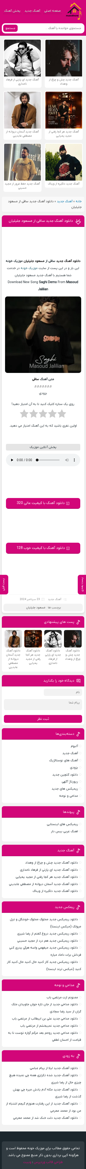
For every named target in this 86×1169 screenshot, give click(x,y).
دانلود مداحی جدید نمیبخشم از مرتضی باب (49, 1026)
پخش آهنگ (12, 11)
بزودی (74, 767)
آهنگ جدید (32, 11)
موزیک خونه (29, 268)
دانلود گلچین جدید (65, 775)
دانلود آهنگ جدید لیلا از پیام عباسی (54, 1068)
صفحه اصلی (52, 11)
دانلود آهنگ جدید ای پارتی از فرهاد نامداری (49, 870)
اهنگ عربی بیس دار (64, 831)
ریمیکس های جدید (65, 789)
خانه (79, 201)
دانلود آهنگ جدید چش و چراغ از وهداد (51, 863)
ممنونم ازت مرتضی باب (62, 997)
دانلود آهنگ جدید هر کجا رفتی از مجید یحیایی (47, 877)
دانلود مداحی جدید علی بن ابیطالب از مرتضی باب (45, 1019)
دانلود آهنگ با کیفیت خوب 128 (41, 548)
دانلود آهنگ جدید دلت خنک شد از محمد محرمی (45, 1118)
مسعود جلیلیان (34, 261)
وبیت (27, 1162)
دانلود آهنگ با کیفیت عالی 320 (41, 503)
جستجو (10, 28)
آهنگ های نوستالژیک (63, 760)
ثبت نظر (43, 719)
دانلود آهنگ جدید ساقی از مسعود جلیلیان (41, 221)
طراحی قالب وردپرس (48, 1162)
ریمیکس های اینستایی (62, 824)
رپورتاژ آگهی (70, 781)
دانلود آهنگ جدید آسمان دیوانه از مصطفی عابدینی (43, 884)
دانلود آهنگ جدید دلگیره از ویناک (55, 891)
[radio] (62, 415)
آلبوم (74, 746)
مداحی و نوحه (68, 796)
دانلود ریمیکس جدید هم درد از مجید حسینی (47, 941)
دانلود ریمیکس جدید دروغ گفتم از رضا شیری (47, 934)
